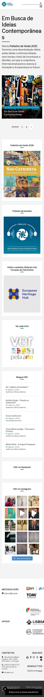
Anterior (15, 127)
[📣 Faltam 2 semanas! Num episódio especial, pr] (33, 513)
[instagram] (34, 657)
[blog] (41, 660)
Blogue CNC (22, 377)
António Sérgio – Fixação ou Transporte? (17, 401)
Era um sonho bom (13, 416)
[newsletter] (27, 657)
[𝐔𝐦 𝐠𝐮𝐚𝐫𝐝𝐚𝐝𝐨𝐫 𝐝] (22, 549)
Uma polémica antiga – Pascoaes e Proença (20, 430)
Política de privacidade (34, 687)
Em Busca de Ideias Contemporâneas (14, 113)
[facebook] (31, 657)
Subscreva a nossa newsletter (23, 692)
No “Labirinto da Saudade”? (17, 387)
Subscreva (34, 670)
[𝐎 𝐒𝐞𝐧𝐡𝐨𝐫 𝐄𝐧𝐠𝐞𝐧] (33, 537)
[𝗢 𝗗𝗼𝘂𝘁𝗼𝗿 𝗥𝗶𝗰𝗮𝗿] (22, 537)
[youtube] (41, 657)
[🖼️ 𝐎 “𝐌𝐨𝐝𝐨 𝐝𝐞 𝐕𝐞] (10, 537)
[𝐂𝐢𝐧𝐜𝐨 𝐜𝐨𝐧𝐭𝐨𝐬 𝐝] (33, 549)
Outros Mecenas (11, 593)
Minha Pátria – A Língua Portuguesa (20, 444)
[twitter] (37, 657)
